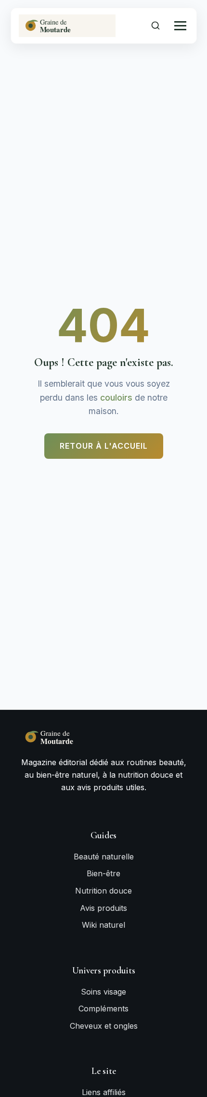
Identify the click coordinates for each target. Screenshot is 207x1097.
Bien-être (103, 873)
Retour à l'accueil (104, 446)
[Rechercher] (155, 25)
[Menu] (180, 26)
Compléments (103, 1008)
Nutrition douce (103, 890)
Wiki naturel (103, 925)
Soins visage (103, 991)
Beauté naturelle (104, 856)
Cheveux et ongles (104, 1026)
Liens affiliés (104, 1092)
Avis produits (103, 908)
